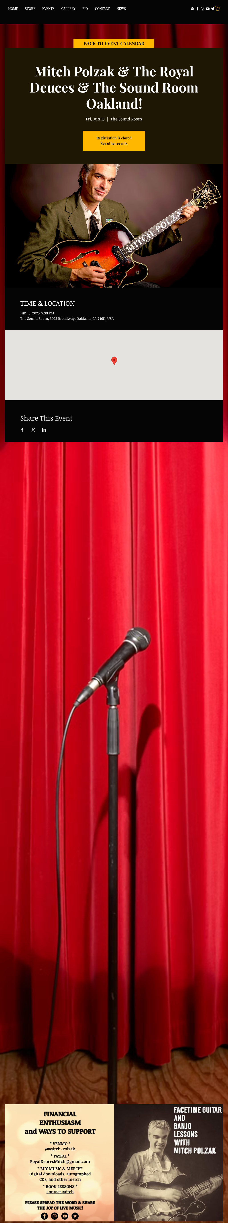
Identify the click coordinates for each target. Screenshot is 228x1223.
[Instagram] (202, 8)
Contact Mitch (60, 1191)
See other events (114, 143)
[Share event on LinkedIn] (44, 430)
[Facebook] (197, 8)
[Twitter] (213, 8)
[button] (218, 8)
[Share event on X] (33, 430)
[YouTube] (208, 8)
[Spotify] (192, 8)
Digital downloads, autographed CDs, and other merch (60, 1176)
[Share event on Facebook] (22, 430)
